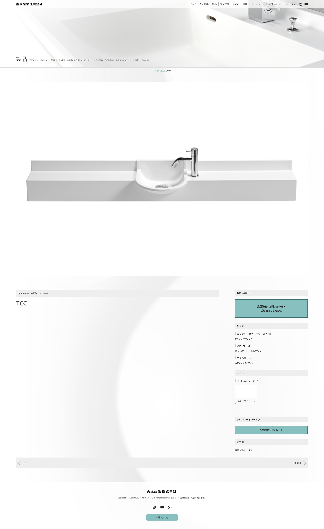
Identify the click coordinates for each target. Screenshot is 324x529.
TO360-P (297, 462)
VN (293, 4)
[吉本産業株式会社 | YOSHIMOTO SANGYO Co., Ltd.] (29, 4)
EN (287, 4)
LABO (236, 4)
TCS (24, 462)
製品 (214, 4)
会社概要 (204, 4)
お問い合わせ (275, 4)
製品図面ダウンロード (271, 429)
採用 (245, 4)
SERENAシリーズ (246, 381)
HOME (192, 4)
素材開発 (225, 4)
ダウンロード (258, 4)
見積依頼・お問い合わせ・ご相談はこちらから (271, 308)
